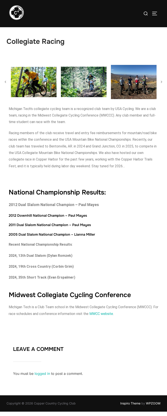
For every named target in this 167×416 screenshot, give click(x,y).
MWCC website (101, 314)
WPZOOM (153, 403)
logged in (42, 373)
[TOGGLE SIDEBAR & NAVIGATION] (156, 13)
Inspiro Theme (130, 403)
